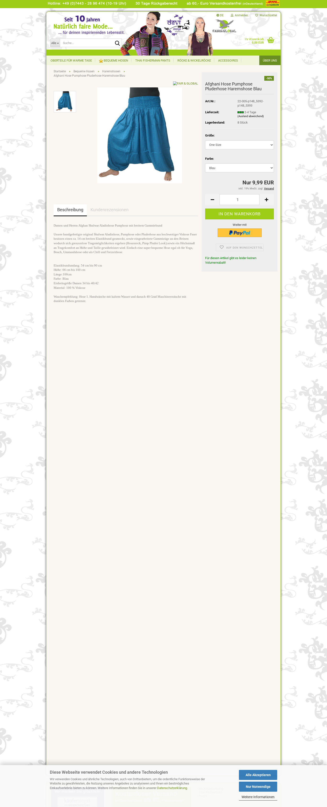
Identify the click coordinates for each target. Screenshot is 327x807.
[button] (220, 15)
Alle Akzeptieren (258, 775)
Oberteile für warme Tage (71, 60)
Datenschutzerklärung (172, 788)
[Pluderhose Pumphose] (139, 135)
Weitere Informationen (258, 797)
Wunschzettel (267, 15)
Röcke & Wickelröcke (194, 60)
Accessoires (228, 60)
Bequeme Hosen (115, 60)
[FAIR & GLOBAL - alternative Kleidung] (94, 31)
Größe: (210, 135)
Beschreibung (70, 209)
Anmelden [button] (240, 15)
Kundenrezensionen (109, 209)
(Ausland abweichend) (250, 116)
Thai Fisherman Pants (152, 60)
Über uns (270, 60)
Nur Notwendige (258, 787)
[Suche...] (117, 43)
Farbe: (209, 158)
